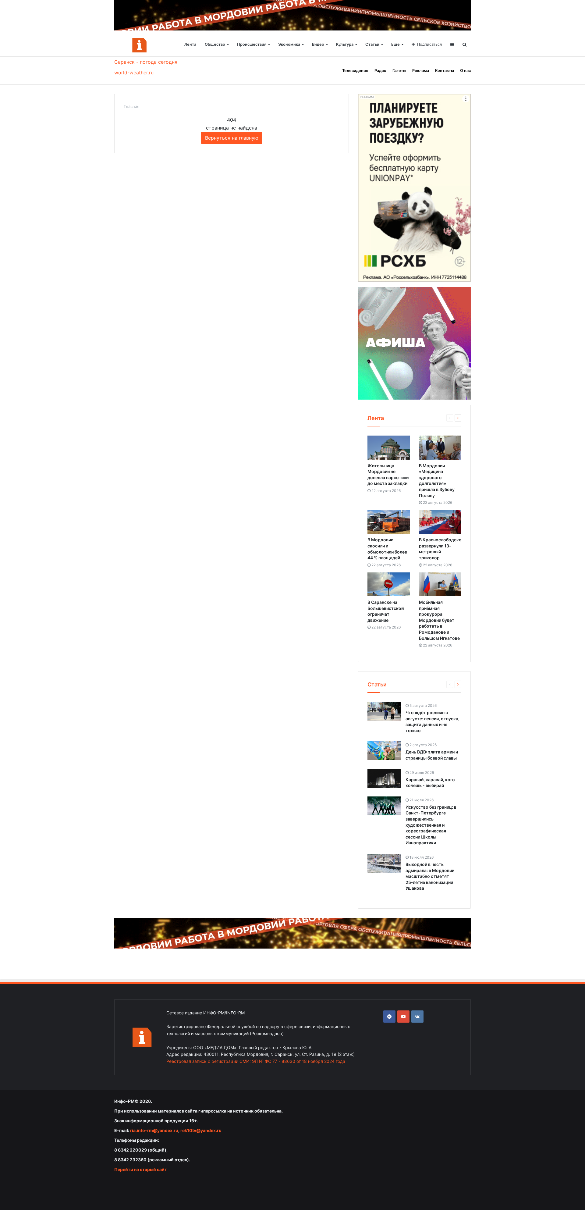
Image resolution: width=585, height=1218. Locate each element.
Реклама (420, 70)
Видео (318, 44)
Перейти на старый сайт (140, 1169)
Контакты (444, 70)
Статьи (372, 44)
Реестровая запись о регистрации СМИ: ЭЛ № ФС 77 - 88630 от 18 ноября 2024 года (255, 1061)
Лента (190, 44)
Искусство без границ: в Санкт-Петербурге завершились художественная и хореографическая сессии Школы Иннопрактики (431, 825)
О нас (465, 70)
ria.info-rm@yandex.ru (154, 1130)
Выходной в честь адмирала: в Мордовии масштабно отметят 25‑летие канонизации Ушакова (430, 876)
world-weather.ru (134, 72)
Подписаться (429, 44)
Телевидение (355, 70)
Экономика (289, 44)
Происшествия (251, 44)
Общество (215, 44)
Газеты (399, 70)
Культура (344, 44)
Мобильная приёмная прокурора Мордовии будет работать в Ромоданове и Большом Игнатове (439, 620)
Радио (380, 70)
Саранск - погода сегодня (145, 62)
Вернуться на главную (231, 138)
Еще (395, 44)
